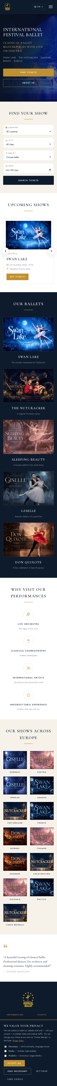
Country (13, 127)
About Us (28, 82)
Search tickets (28, 180)
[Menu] (51, 7)
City (11, 140)
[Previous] (5, 251)
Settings (42, 1071)
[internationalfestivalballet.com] (7, 6)
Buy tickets (17, 276)
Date (11, 166)
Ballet (12, 153)
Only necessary (17, 1071)
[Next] (51, 251)
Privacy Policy (18, 1040)
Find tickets (28, 72)
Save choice (15, 1079)
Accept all (14, 1063)
